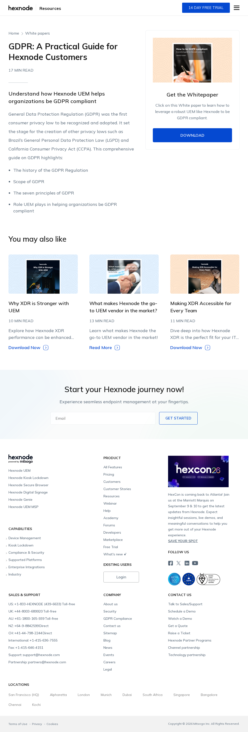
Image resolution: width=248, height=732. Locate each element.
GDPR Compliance (117, 618)
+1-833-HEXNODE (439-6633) (41, 604)
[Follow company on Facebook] (170, 563)
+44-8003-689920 (32, 611)
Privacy (37, 724)
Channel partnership (184, 647)
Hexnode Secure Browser (28, 485)
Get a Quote (178, 626)
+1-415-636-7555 (32, 640)
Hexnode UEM (19, 470)
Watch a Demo (180, 618)
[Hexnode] (20, 7)
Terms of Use (18, 724)
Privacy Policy (201, 217)
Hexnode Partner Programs (189, 640)
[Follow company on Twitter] (178, 563)
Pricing (108, 474)
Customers (112, 481)
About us (110, 604)
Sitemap (110, 633)
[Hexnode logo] (54, 456)
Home (13, 33)
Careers (109, 662)
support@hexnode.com (34, 655)
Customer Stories (117, 489)
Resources (50, 8)
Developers (112, 532)
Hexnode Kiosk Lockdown (28, 478)
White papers (37, 33)
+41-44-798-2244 (30, 633)
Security (109, 611)
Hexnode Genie (20, 499)
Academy (110, 518)
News (107, 647)
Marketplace (113, 540)
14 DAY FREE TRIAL (206, 7)
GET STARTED (178, 418)
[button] (236, 7)
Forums (109, 525)
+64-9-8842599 (28, 626)
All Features (112, 467)
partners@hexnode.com (37, 662)
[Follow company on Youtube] (195, 563)
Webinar (110, 503)
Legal (107, 669)
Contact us (112, 626)
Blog (106, 640)
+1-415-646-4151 (25, 647)
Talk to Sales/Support (185, 604)
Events (108, 655)
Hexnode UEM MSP (23, 507)
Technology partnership (187, 655)
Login (121, 577)
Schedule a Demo (182, 611)
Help (107, 510)
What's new (113, 554)
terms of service (173, 217)
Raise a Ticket (179, 633)
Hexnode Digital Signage (28, 492)
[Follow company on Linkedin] (186, 563)
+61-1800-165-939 (33, 618)
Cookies (52, 724)
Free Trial (110, 547)
